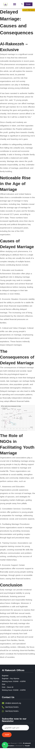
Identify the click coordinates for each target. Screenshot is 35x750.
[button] (14, 4)
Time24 (27, 745)
